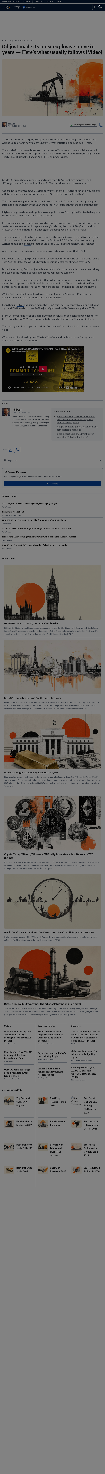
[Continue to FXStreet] (99, 5)
